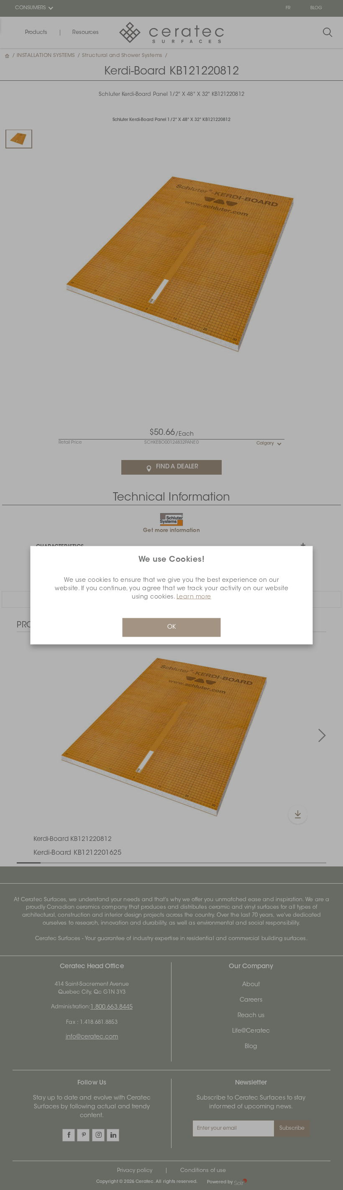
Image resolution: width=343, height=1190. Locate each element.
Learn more (194, 597)
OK (171, 627)
